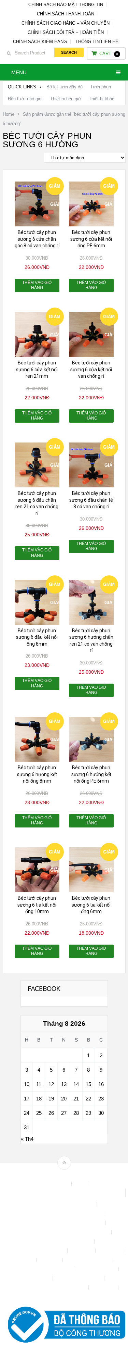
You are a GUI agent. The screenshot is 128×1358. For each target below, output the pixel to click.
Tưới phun (100, 86)
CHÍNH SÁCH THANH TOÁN (65, 14)
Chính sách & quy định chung (64, 1204)
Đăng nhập (111, 1250)
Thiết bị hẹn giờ (65, 98)
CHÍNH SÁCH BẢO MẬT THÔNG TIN (65, 4)
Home (8, 114)
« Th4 (27, 1139)
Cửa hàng (82, 1250)
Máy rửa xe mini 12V (88, 1260)
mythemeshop (75, 1174)
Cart (108, 53)
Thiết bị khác (101, 98)
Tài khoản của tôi (98, 1269)
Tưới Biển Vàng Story (64, 1297)
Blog (80, 1184)
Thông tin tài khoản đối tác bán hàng (49, 1287)
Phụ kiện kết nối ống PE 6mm (42, 1269)
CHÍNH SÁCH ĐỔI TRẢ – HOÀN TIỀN (66, 32)
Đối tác (26, 1260)
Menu (19, 72)
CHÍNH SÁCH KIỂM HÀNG (40, 41)
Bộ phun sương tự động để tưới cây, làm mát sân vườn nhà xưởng (64, 1192)
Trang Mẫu (104, 1287)
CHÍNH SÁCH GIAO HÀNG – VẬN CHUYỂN (66, 23)
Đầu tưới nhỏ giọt (25, 98)
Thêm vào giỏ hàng (37, 285)
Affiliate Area (55, 1184)
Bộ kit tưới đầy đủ (64, 86)
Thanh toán (38, 1278)
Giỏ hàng (50, 1260)
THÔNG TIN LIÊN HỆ (96, 41)
